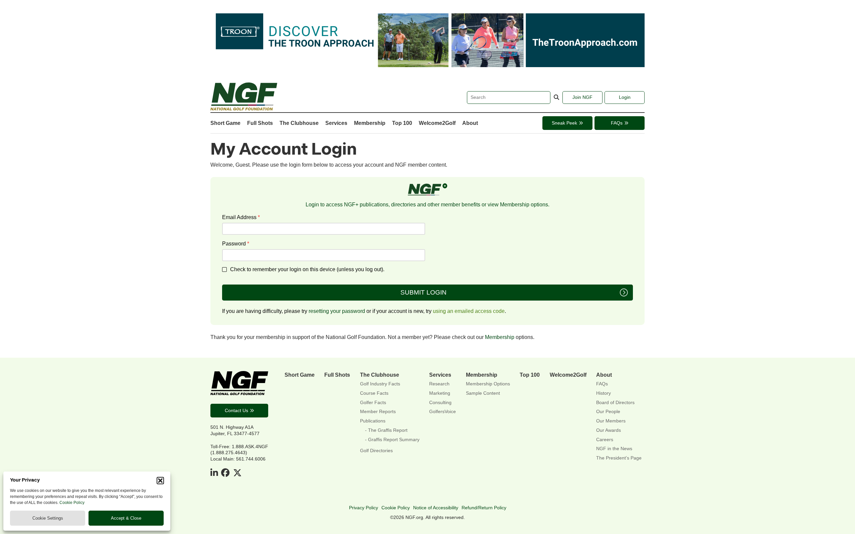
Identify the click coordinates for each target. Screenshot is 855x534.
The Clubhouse (299, 123)
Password (235, 243)
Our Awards (608, 430)
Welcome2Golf (437, 123)
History (603, 393)
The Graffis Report (387, 430)
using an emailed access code (469, 311)
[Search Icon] (556, 97)
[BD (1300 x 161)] (427, 65)
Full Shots (260, 123)
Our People (608, 411)
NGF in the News (614, 448)
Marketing (439, 393)
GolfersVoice (442, 411)
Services (336, 123)
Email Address (241, 217)
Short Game (225, 123)
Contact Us (236, 410)
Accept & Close (126, 518)
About (470, 123)
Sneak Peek (564, 123)
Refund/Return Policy (484, 507)
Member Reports (378, 411)
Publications (372, 420)
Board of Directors (615, 402)
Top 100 (402, 123)
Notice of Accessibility (435, 507)
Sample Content (483, 393)
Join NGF (582, 97)
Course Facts (374, 393)
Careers (604, 439)
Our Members (611, 420)
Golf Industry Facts (380, 383)
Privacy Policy (363, 507)
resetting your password (337, 311)
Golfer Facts (373, 402)
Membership (369, 123)
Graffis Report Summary (393, 439)
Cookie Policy (71, 502)
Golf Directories (376, 450)
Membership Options (488, 383)
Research (439, 383)
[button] (160, 480)
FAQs (617, 123)
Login (625, 97)
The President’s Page (619, 458)
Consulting (440, 402)
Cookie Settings (47, 518)
